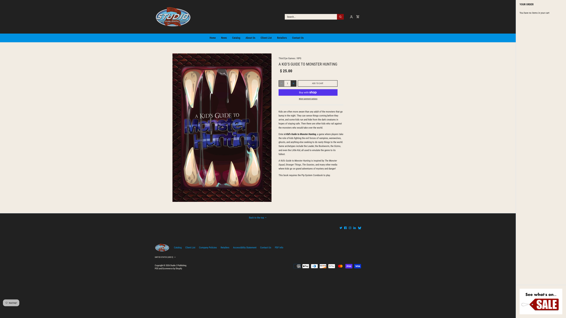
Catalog (178, 247)
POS (156, 268)
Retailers (225, 247)
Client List (190, 247)
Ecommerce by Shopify (172, 268)
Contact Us (265, 247)
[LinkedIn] (354, 228)
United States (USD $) (164, 257)
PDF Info (279, 247)
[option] (222, 127)
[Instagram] (350, 228)
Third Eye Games (287, 58)
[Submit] (340, 17)
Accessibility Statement (244, 247)
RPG (299, 58)
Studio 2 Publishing (178, 265)
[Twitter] (341, 228)
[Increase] (293, 83)
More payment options (308, 99)
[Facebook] (345, 228)
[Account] (351, 17)
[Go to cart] (358, 17)
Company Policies (208, 247)
